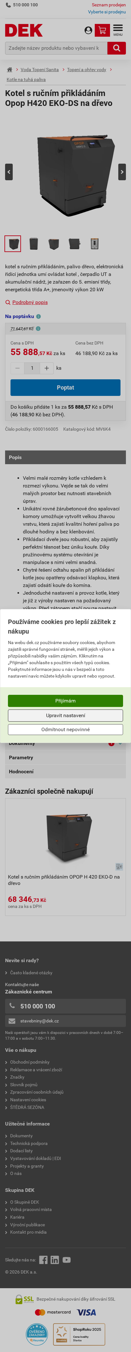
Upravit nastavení (65, 715)
